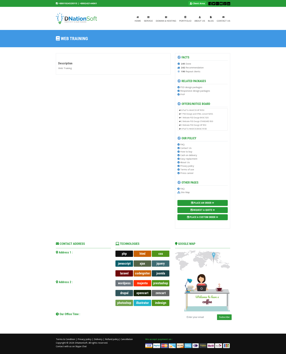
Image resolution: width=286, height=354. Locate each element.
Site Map (185, 192)
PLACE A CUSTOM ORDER (202, 217)
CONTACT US (223, 21)
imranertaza (66, 304)
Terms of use (187, 169)
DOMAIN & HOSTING (166, 21)
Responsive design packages (195, 90)
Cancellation (127, 339)
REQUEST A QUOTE (203, 210)
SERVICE (148, 21)
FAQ (182, 144)
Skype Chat (81, 346)
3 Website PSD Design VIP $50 (193, 123)
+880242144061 (88, 3)
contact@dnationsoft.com (75, 267)
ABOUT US (199, 21)
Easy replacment (188, 158)
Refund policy (112, 339)
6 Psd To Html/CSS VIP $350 (192, 108)
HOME (138, 21)
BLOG (211, 21)
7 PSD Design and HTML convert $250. (197, 112)
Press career (187, 172)
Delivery (98, 339)
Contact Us (186, 147)
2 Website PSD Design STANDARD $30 (197, 120)
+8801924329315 (67, 3)
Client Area (198, 3)
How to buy (186, 151)
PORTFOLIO (185, 21)
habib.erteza (68, 270)
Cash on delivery (188, 155)
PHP (182, 94)
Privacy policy (187, 165)
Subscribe (224, 317)
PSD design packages (191, 87)
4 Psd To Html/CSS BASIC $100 (194, 127)
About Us (185, 162)
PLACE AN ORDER (202, 202)
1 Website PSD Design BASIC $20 (195, 116)
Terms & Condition (66, 339)
